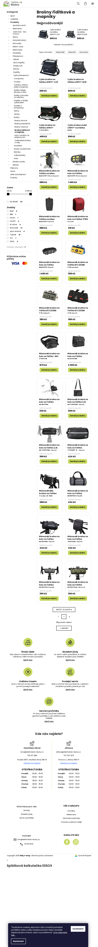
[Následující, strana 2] (64, 616)
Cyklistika (14, 19)
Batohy (16, 69)
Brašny (16, 117)
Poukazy (13, 177)
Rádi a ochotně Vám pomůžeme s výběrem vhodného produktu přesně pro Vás (70, 687)
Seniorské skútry (19, 40)
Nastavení (18, 941)
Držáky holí (17, 66)
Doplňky (16, 72)
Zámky (17, 114)
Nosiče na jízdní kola (22, 149)
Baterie (16, 165)
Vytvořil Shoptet (84, 855)
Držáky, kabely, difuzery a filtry (20, 91)
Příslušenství (18, 56)
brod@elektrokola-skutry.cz (32, 752)
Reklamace (71, 814)
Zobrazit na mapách (32, 763)
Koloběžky (17, 53)
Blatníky (17, 152)
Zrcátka (17, 82)
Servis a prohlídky (26, 818)
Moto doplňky (19, 62)
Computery (19, 78)
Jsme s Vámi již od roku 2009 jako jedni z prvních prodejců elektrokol (28, 687)
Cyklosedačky (19, 155)
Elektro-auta (18, 46)
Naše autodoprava (18, 174)
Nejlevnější (60, 52)
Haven (14, 218)
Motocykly (17, 43)
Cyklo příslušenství (21, 75)
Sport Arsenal (17, 231)
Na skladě (16, 201)
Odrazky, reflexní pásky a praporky (21, 86)
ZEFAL (14, 241)
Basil (13, 211)
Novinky (27, 810)
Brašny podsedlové (22, 123)
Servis (12, 171)
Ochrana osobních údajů (71, 822)
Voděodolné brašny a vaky (23, 141)
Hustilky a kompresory (19, 107)
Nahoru (65, 628)
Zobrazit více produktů (63, 44)
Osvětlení (18, 146)
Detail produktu (49, 95)
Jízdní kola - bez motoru (19, 33)
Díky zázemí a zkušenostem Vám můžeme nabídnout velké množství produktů (28, 657)
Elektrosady (17, 50)
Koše (16, 158)
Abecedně (83, 52)
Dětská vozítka (19, 161)
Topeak (15, 234)
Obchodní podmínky (71, 818)
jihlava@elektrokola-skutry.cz (69, 752)
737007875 (28, 844)
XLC (13, 238)
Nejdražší (72, 52)
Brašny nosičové (21, 127)
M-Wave (15, 224)
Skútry (15, 37)
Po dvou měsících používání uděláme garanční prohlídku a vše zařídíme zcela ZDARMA (49, 717)
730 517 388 (32, 755)
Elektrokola (17, 28)
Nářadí (16, 59)
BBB (13, 214)
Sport (12, 16)
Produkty (14, 22)
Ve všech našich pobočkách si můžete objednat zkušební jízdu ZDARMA (70, 657)
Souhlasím (78, 928)
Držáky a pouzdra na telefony (21, 96)
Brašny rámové (21, 120)
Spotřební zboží (19, 25)
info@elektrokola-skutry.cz (29, 839)
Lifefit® (14, 221)
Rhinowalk (16, 228)
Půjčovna (14, 168)
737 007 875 (68, 755)
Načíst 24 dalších (64, 609)
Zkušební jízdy (27, 814)
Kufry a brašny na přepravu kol (22, 136)
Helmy (16, 111)
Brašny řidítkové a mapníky (22, 131)
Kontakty (71, 811)
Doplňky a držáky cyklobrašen (21, 101)
